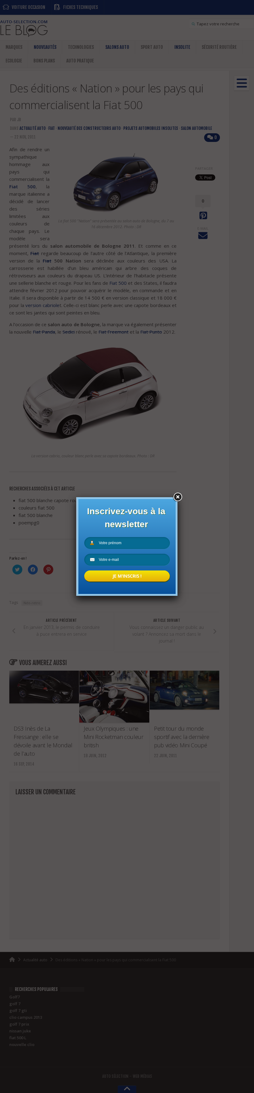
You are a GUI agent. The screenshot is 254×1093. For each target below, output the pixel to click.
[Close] (177, 497)
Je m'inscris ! (127, 576)
